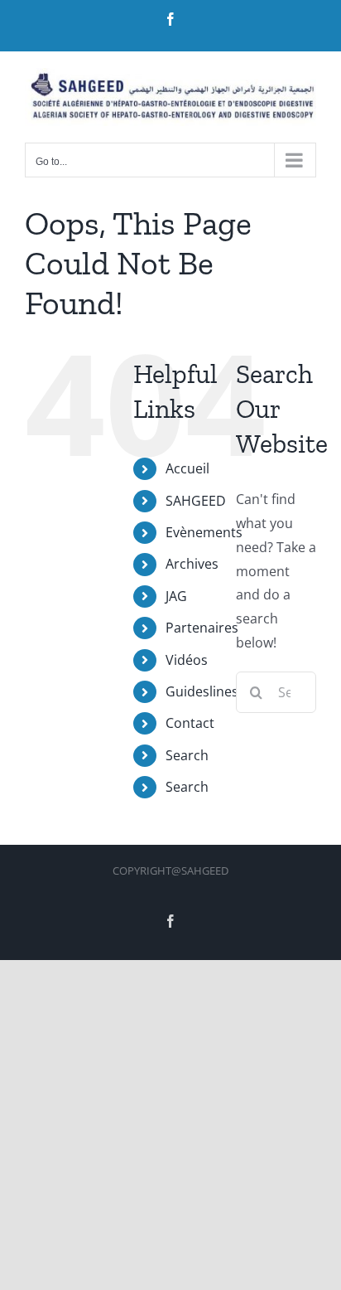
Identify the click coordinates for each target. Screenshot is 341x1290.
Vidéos (187, 660)
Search (187, 755)
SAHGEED (196, 501)
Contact (190, 723)
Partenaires (202, 627)
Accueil (187, 468)
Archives (192, 564)
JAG (176, 596)
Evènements (204, 532)
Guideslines (202, 691)
